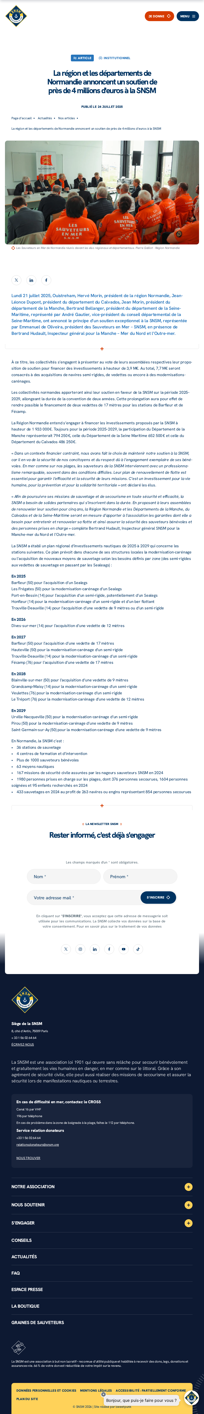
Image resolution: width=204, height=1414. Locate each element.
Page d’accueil (21, 118)
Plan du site (27, 1399)
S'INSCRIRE (155, 897)
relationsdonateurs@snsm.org (37, 1144)
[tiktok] (138, 949)
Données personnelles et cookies (46, 1390)
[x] (16, 280)
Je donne (156, 16)
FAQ (15, 1273)
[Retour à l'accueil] (16, 16)
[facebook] (46, 280)
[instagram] (80, 949)
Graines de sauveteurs (37, 1322)
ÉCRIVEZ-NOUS (22, 1044)
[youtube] (124, 949)
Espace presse (27, 1289)
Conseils (21, 1240)
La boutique (25, 1306)
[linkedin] (31, 280)
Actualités (45, 118)
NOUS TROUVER (28, 1158)
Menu (185, 16)
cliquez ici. (130, 932)
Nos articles (66, 118)
